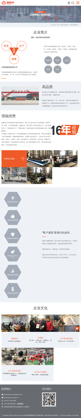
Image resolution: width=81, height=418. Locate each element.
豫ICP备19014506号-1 (52, 415)
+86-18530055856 (14, 404)
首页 (58, 25)
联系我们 (6, 388)
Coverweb (75, 415)
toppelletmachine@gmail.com (13, 394)
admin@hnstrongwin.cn (11, 397)
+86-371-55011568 (10, 400)
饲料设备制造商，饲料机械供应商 (69, 25)
